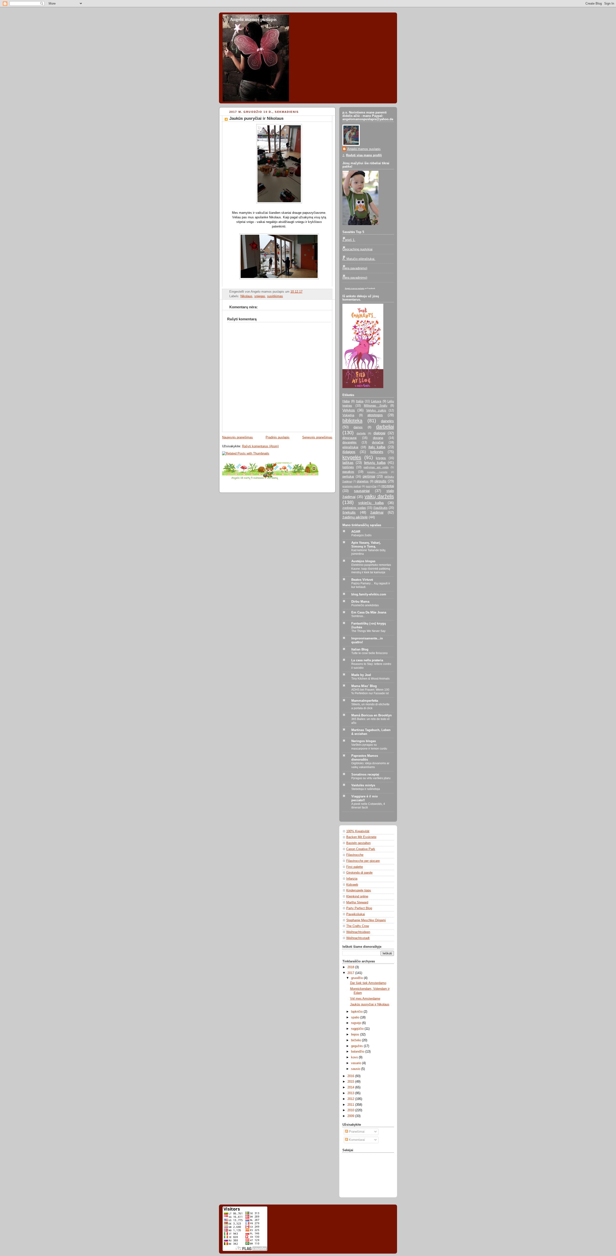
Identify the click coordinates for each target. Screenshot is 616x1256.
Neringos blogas (363, 741)
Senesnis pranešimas (317, 437)
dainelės (387, 421)
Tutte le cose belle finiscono (369, 653)
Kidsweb (352, 884)
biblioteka (352, 420)
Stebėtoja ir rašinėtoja (365, 789)
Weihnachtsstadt (358, 938)
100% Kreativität (357, 831)
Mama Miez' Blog (364, 686)
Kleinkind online (357, 896)
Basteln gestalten (358, 843)
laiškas (347, 463)
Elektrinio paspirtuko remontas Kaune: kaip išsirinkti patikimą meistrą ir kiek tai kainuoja (371, 568)
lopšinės (348, 467)
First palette (354, 867)
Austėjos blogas (363, 561)
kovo (355, 1057)
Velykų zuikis (376, 410)
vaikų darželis (379, 496)
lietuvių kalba (374, 463)
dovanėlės (349, 442)
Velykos (348, 410)
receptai (387, 486)
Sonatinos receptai (365, 774)
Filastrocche (354, 855)
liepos (355, 1034)
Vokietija (348, 415)
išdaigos (348, 452)
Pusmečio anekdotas (365, 605)
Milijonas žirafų (375, 405)
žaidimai (376, 512)
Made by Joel (361, 675)
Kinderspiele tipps (358, 890)
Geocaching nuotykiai (357, 249)
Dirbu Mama (360, 601)
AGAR (355, 531)
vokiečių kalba (371, 503)
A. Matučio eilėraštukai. (358, 259)
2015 (351, 1081)
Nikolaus (246, 296)
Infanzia (351, 878)
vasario (356, 1063)
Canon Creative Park (360, 849)
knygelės (351, 457)
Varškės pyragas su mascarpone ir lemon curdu (369, 746)
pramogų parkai (351, 486)
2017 (351, 973)
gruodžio (357, 978)
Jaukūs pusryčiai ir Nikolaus (256, 118)
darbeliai (385, 426)
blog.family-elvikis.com (368, 594)
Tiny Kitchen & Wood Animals (370, 678)
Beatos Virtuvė (362, 579)
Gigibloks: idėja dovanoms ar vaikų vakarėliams (370, 765)
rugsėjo (356, 1023)
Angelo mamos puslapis (253, 19)
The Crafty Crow (357, 926)
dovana (378, 438)
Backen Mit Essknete (361, 837)
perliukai (348, 476)
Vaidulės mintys (363, 785)
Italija (359, 401)
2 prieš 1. (348, 240)
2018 (351, 967)
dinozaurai (349, 438)
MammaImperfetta (364, 700)
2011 (351, 1104)
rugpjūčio (358, 1028)
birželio (356, 1040)
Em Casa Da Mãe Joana (368, 612)
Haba (346, 401)
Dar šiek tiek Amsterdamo (368, 983)
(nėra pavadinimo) (354, 268)
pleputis (380, 481)
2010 (351, 1110)
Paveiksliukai (355, 914)
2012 (351, 1099)
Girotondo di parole (359, 872)
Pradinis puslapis (277, 437)
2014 (351, 1087)
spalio (355, 1017)
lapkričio (357, 1011)
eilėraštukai (350, 447)
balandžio (358, 1051)
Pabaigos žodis (361, 535)
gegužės (357, 1046)
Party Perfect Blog (359, 908)
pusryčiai (371, 486)
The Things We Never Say (368, 631)
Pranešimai (356, 1131)
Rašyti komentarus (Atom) (260, 446)
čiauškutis (380, 508)
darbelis (361, 433)
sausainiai (362, 491)
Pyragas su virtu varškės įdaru (371, 778)
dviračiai (378, 442)
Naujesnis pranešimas (237, 437)
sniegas (259, 296)
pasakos (348, 471)
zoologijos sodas (354, 508)
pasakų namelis (377, 472)
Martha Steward (357, 902)
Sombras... (358, 616)
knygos (381, 458)
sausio (356, 1069)
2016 (351, 1076)
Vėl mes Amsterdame (365, 998)
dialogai (379, 433)
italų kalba (376, 447)
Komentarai (356, 1140)
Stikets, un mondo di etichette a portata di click (370, 706)
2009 (351, 1116)
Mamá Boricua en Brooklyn (371, 715)
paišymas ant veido (376, 467)
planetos (363, 481)
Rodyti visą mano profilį (364, 155)
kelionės (376, 452)
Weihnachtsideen (358, 932)
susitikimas (275, 296)
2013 (351, 1093)
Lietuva (376, 401)
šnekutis (349, 512)
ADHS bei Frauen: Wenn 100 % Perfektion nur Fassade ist (370, 691)
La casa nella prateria (367, 660)
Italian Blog (359, 649)
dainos (358, 427)
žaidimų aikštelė (355, 517)
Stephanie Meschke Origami (366, 920)
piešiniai (369, 476)
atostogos (375, 415)
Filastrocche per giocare (363, 861)
